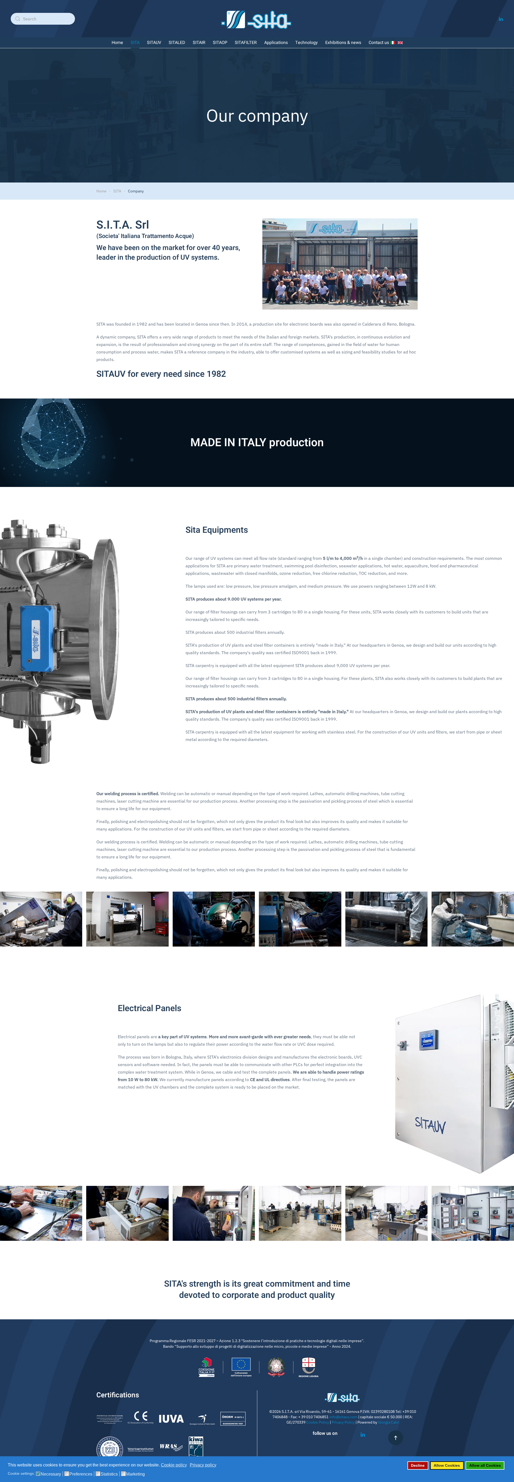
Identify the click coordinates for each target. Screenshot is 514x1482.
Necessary (51, 1474)
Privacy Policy (343, 1422)
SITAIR (199, 42)
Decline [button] (418, 1465)
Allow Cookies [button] (447, 1465)
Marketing (135, 1474)
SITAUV (154, 42)
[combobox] (43, 19)
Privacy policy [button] (203, 1465)
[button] (395, 1437)
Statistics (109, 1474)
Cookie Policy (317, 1422)
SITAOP (220, 42)
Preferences (80, 1474)
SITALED (177, 42)
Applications (276, 42)
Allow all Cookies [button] (485, 1465)
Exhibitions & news (343, 42)
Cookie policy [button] (174, 1465)
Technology (306, 42)
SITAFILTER (246, 42)
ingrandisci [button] (41, 919)
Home (117, 42)
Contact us (379, 42)
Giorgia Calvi (388, 1422)
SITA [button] (135, 42)
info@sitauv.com (343, 1416)
